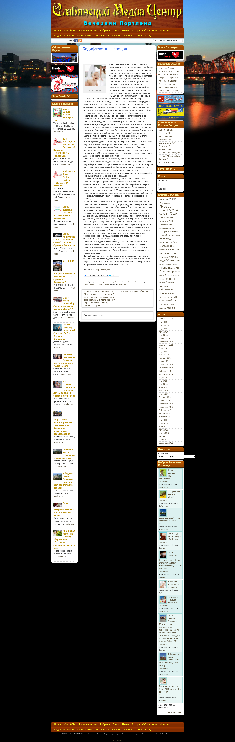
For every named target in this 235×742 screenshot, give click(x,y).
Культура (173, 257)
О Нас (139, 35)
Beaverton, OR (165, 146)
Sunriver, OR (164, 159)
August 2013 (164, 417)
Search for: (163, 181)
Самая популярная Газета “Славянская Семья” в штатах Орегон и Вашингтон (64, 240)
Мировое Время (166, 68)
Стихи (116, 30)
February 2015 (165, 358)
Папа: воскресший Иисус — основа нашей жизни (63, 509)
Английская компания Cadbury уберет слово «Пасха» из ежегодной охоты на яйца (64, 540)
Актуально (173, 225)
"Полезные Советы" (90, 285)
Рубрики (105, 30)
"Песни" (162, 210)
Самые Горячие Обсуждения (166, 286)
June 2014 (163, 384)
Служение (163, 297)
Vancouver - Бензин (168, 87)
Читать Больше (175, 712)
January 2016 (164, 338)
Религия (169, 278)
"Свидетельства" (166, 218)
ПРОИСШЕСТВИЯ (169, 268)
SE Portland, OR (166, 130)
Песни (125, 30)
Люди (162, 261)
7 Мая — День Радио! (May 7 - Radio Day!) (174, 537)
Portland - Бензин (167, 84)
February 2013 (165, 436)
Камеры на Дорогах (168, 81)
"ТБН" (171, 221)
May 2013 (163, 427)
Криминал (163, 257)
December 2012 (166, 443)
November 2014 (166, 368)
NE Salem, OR (165, 150)
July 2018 (163, 322)
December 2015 (166, 342)
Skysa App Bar (117, 740)
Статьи (172, 296)
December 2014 (166, 365)
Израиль (162, 250)
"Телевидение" (163, 225)
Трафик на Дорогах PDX (169, 78)
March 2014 (164, 394)
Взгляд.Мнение (166, 235)
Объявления (165, 264)
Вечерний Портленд (107, 282)
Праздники (175, 272)
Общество (172, 260)
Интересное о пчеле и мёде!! (174, 494)
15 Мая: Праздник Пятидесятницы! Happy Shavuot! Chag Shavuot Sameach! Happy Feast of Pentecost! (170, 560)
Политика (165, 271)
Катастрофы (171, 254)
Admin (163, 548)
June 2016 (163, 335)
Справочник (102, 35)
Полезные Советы (121, 282)
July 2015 (163, 352)
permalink (122, 285)
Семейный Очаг (133, 282)
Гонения (164, 238)
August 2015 (164, 348)
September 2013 (166, 414)
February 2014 (165, 397)
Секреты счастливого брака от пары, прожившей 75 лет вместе (64, 360)
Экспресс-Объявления (144, 30)
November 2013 (166, 407)
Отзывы (128, 35)
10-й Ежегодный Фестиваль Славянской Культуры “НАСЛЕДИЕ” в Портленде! (64, 147)
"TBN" (172, 199)
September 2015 (166, 345)
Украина (170, 308)
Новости (165, 30)
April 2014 (163, 391)
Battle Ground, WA (167, 143)
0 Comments (163, 482)
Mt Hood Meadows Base (169, 156)
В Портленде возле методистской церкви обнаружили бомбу (170, 660)
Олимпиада (176, 264)
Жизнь (174, 246)
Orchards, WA (165, 140)
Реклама (116, 35)
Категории (163, 454)
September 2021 (166, 319)
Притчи (161, 275)
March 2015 (164, 355)
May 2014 (163, 387)
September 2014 (166, 374)
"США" (174, 213)
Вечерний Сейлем (168, 231)
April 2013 (163, 430)
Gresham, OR (165, 133)
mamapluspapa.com (102, 270)
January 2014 (164, 401)
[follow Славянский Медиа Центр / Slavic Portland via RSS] (80, 42)
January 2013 (164, 440)
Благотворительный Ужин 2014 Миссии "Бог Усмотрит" (170, 689)
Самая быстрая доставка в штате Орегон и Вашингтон (63, 213)
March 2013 (164, 433)
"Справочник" (163, 221)
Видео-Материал (64, 35)
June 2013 (163, 423)
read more (58, 132)
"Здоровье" (165, 203)
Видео (177, 235)
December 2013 (166, 404)
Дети (170, 242)
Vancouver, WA (165, 136)
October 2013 (165, 410)
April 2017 (163, 332)
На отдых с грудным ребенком (135, 291)
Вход (148, 35)
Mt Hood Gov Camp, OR (169, 153)
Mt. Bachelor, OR (166, 163)
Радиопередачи (88, 30)
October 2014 (165, 371)
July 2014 (163, 381)
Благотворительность (166, 228)
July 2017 (163, 329)
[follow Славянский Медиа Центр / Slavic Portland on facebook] (76, 42)
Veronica (164, 487)
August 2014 (164, 378)
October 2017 (165, 325)
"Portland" (163, 200)
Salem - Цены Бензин (169, 91)
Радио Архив (84, 35)
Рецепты (162, 283)
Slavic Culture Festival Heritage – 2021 (63, 115)
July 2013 (163, 420)
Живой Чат (70, 30)
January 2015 (164, 361)
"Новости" (167, 207)
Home (57, 30)
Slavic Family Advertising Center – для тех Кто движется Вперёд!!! (64, 304)
